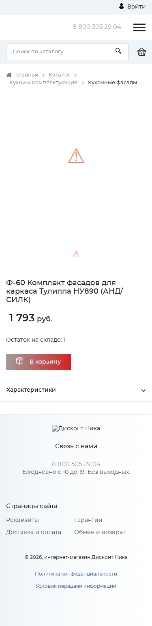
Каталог (59, 75)
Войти (136, 7)
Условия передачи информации (76, 586)
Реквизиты (22, 520)
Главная (27, 75)
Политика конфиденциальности (76, 573)
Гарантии (88, 520)
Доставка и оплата (33, 532)
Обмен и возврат (100, 532)
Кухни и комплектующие (43, 82)
